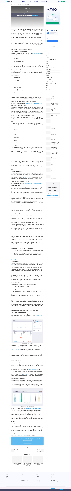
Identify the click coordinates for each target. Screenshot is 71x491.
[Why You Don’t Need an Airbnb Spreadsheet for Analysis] (48, 164)
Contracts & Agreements (50, 55)
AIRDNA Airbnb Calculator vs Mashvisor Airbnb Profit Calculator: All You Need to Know (27, 464)
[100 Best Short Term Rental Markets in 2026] (48, 99)
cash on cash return (27, 292)
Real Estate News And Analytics (51, 85)
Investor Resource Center (50, 67)
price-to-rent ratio (18, 81)
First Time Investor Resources (51, 59)
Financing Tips (48, 57)
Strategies (48, 87)
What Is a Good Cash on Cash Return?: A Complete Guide (55, 109)
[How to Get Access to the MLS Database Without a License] (48, 121)
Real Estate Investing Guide (54, 481)
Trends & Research (49, 89)
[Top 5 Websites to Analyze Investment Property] (48, 159)
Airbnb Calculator (38, 481)
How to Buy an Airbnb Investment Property (54, 153)
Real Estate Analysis (27, 8)
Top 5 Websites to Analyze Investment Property (55, 158)
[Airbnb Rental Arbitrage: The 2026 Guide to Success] (48, 104)
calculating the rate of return (21, 209)
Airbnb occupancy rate (15, 349)
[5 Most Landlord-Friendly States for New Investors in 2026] (48, 170)
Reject (66, 489)
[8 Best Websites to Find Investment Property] (48, 148)
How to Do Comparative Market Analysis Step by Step (33, 408)
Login (59, 1)
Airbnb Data (37, 476)
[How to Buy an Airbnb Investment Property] (48, 153)
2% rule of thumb (28, 177)
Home (7, 476)
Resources (35, 1)
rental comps (25, 374)
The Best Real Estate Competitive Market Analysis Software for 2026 (55, 176)
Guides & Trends (43, 1)
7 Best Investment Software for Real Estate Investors (55, 143)
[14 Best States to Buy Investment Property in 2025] (17, 459)
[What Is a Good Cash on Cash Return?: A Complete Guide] (48, 110)
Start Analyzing (52, 195)
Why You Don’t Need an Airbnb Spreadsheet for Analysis (54, 163)
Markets (47, 75)
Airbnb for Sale (38, 480)
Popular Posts (48, 79)
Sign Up (63, 1)
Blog (11, 4)
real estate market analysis (35, 95)
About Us (7, 477)
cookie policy (54, 489)
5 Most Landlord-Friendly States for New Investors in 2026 (55, 170)
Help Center (52, 477)
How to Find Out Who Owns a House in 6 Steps (55, 137)
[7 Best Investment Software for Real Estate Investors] (48, 143)
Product (23, 1)
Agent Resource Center (50, 49)
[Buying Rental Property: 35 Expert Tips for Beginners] (48, 127)
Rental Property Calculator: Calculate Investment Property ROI (55, 132)
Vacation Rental (48, 91)
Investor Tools (48, 69)
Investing (15, 4)
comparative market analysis (32, 369)
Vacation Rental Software (24, 480)
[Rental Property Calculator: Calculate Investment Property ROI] (48, 132)
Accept (62, 489)
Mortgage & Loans (49, 77)
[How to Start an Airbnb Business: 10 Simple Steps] (48, 116)
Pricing (29, 1)
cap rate (13, 264)
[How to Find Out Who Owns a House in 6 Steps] (48, 138)
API (21, 476)
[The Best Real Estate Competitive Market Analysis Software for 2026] (48, 176)
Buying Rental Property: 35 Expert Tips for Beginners (55, 126)
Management (48, 73)
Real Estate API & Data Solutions (51, 83)
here (20, 360)
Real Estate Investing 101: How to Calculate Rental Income (33, 183)
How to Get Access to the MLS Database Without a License (54, 121)
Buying (47, 53)
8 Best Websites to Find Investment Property (54, 148)
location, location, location (36, 53)
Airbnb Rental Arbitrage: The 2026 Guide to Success (55, 104)
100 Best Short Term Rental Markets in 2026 (55, 99)
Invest (22, 477)
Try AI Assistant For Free (52, 40)
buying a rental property (30, 179)
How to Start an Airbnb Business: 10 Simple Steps (55, 115)
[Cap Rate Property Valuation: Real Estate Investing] (38, 459)
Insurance (47, 63)
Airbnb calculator (22, 352)
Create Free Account (27, 441)
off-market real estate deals (20, 429)
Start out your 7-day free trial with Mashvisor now (19, 435)
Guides (47, 61)
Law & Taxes (48, 71)
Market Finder (38, 477)
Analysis (47, 51)
